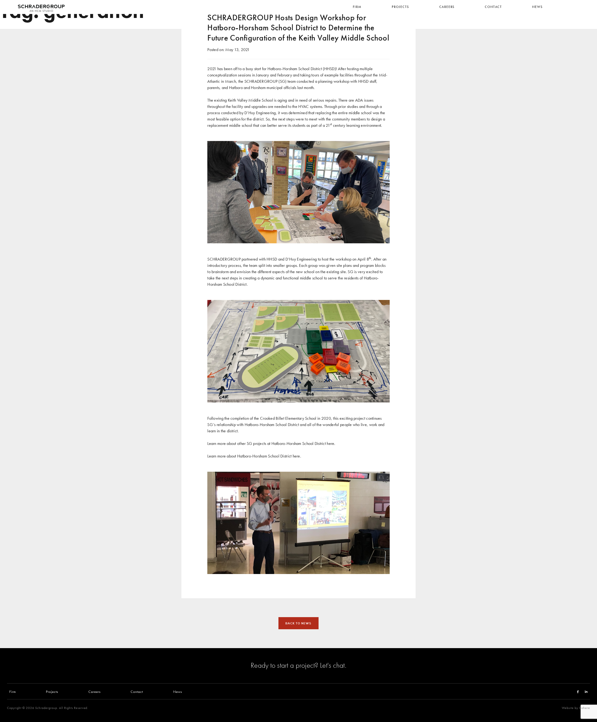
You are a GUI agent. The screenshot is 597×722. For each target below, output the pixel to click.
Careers (94, 691)
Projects (52, 691)
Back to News (298, 623)
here (330, 443)
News (177, 691)
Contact (137, 691)
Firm (12, 691)
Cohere (584, 708)
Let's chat (332, 665)
